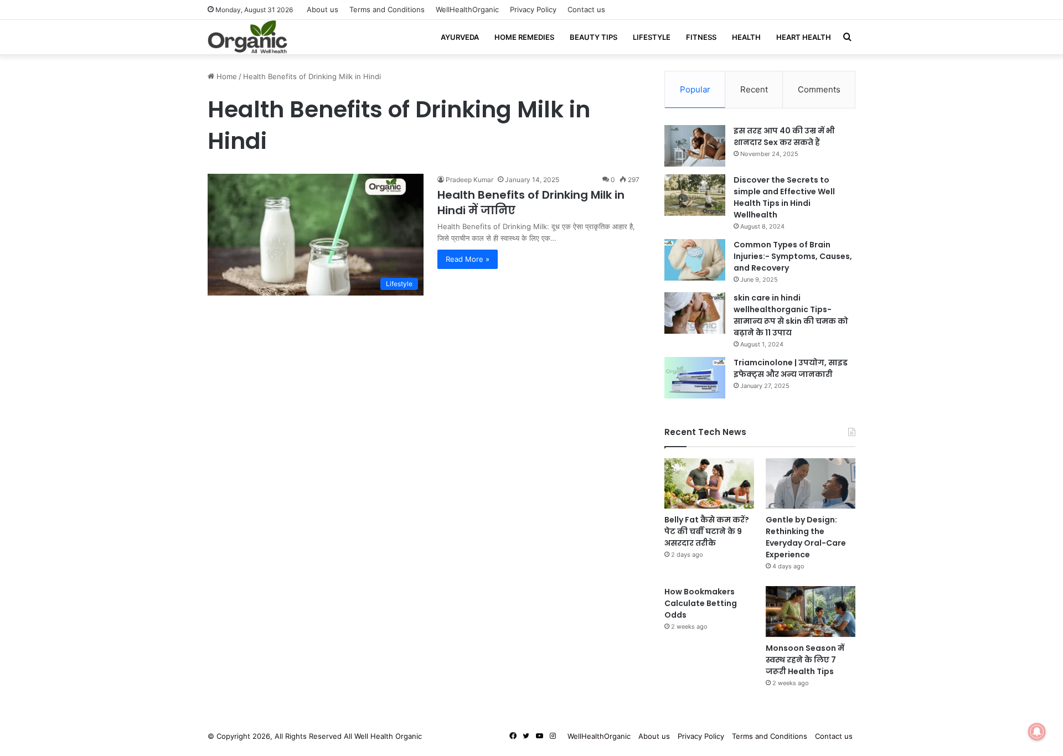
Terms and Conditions (387, 9)
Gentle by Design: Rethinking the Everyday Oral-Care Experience (806, 537)
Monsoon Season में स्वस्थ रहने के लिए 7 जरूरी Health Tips (805, 660)
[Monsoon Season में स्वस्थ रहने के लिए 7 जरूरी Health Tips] (810, 611)
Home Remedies (524, 37)
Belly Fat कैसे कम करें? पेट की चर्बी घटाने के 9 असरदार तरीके (706, 531)
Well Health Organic (388, 736)
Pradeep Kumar (469, 179)
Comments (819, 89)
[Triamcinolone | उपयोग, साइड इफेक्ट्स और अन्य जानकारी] (694, 377)
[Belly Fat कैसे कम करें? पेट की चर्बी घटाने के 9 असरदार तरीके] (709, 483)
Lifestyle (651, 37)
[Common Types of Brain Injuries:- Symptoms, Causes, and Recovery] (694, 260)
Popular (695, 89)
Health (746, 37)
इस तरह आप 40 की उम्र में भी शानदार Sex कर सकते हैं (784, 136)
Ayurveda (460, 37)
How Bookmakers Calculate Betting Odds (700, 603)
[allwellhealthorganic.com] (247, 37)
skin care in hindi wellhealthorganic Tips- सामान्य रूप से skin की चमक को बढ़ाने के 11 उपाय (791, 315)
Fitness (701, 37)
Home (225, 76)
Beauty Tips (593, 37)
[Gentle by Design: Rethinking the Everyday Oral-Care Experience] (810, 483)
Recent (754, 89)
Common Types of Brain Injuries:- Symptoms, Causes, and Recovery (793, 256)
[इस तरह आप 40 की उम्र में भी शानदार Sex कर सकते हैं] (694, 146)
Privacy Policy (533, 9)
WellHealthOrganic (467, 9)
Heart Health (803, 37)
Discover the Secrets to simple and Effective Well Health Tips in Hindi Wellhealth (784, 197)
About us (322, 9)
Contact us (586, 9)
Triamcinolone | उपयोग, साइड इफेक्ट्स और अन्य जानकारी (791, 368)
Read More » (467, 259)
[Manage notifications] (1037, 732)
